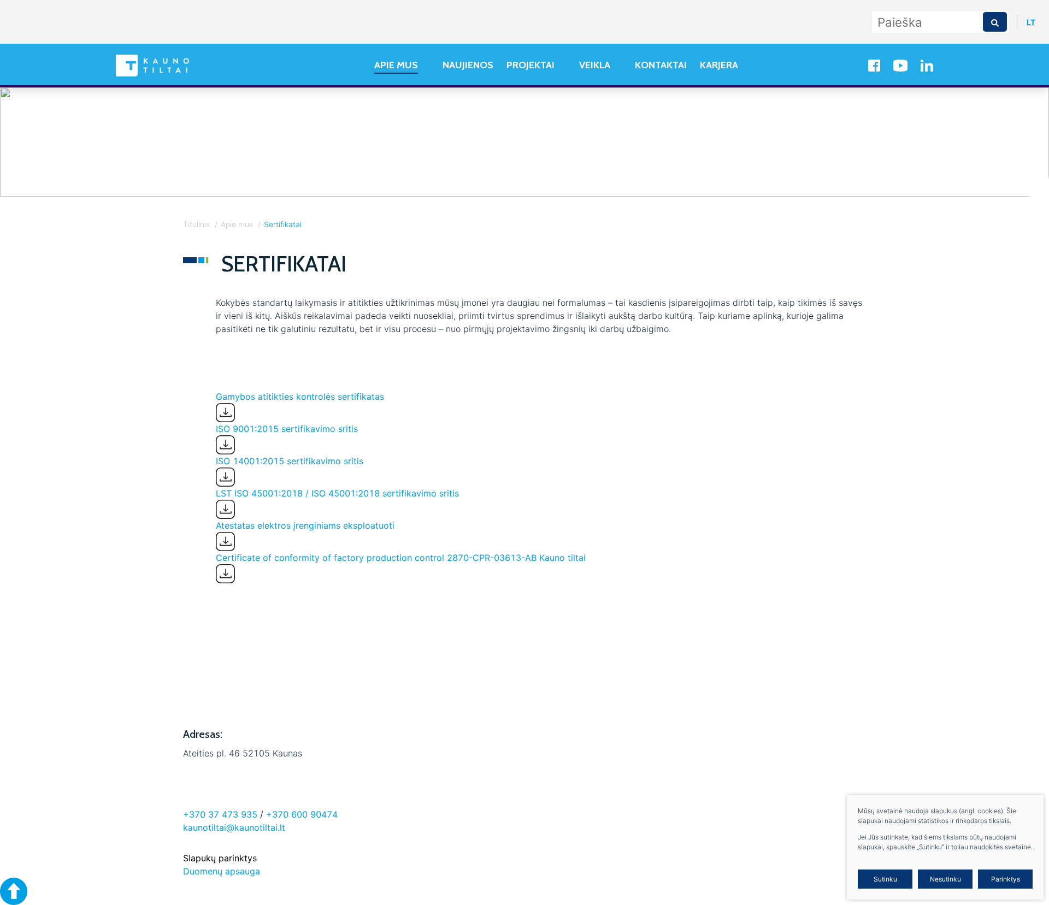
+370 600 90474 (302, 814)
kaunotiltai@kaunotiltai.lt (234, 827)
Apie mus (237, 224)
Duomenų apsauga (221, 871)
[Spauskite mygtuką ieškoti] (995, 22)
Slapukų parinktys (220, 858)
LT (1031, 22)
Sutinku (885, 879)
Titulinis (196, 224)
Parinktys (1005, 879)
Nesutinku (945, 879)
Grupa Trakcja (253, 691)
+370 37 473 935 (220, 814)
